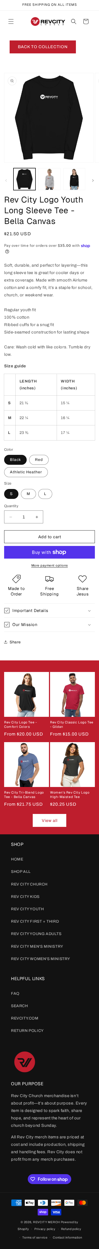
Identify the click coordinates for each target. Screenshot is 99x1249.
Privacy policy (45, 1229)
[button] (11, 21)
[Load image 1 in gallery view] (24, 179)
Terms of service (34, 1237)
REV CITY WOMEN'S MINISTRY (40, 959)
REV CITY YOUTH (27, 909)
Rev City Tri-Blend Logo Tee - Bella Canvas (24, 795)
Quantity (11, 506)
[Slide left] (6, 180)
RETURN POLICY (27, 1031)
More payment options (49, 565)
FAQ (15, 993)
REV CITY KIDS (25, 897)
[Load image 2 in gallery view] (49, 179)
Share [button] (15, 642)
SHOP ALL (21, 872)
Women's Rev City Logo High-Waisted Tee (70, 795)
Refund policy (71, 1229)
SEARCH (19, 1006)
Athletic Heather (26, 472)
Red (39, 460)
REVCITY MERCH (47, 1222)
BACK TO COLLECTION (43, 47)
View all (49, 820)
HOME (17, 859)
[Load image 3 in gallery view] (74, 179)
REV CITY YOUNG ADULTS (36, 934)
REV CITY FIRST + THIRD (35, 921)
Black (15, 460)
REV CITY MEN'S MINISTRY (37, 946)
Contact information (67, 1237)
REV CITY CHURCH (29, 884)
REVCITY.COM (24, 1018)
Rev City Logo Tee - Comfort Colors (20, 724)
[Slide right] (93, 180)
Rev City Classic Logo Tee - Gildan (72, 724)
